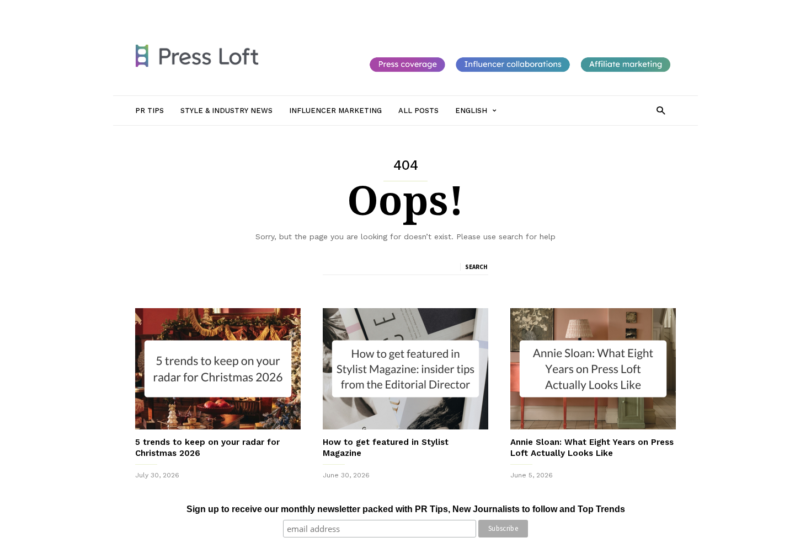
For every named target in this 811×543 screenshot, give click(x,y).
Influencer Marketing (341, 9)
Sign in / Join (156, 9)
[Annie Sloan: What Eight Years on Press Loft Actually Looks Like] (593, 368)
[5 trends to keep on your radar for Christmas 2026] (218, 368)
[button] (660, 110)
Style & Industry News (259, 9)
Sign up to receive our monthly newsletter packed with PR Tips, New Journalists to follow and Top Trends (405, 509)
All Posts (401, 9)
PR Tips (200, 9)
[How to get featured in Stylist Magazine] (405, 368)
